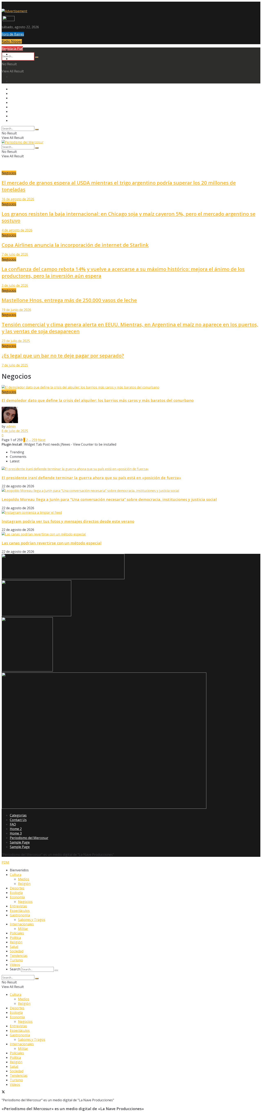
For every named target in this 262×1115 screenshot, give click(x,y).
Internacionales (22, 924)
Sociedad (16, 951)
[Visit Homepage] (8, 20)
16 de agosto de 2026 (18, 199)
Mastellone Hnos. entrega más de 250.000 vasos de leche (69, 300)
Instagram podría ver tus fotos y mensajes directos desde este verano (68, 521)
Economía (17, 897)
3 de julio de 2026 (15, 285)
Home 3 (16, 833)
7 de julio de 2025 (15, 365)
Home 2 (16, 829)
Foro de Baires (13, 34)
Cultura (15, 874)
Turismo (16, 960)
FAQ (13, 824)
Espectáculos (20, 910)
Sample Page (20, 842)
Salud (14, 946)
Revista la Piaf (12, 48)
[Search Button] (36, 57)
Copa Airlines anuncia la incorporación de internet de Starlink (75, 244)
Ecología (16, 892)
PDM (5, 862)
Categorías (18, 815)
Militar (23, 928)
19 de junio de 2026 (16, 309)
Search (15, 969)
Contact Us (18, 820)
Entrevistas (18, 906)
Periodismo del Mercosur (29, 838)
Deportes (17, 888)
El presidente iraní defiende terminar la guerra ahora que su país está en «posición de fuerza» (91, 477)
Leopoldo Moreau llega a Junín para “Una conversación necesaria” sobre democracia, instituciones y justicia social (109, 499)
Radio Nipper (12, 41)
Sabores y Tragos (31, 919)
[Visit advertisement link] (14, 11)
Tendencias (18, 955)
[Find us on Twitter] (3, 1092)
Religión (24, 883)
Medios (23, 879)
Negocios (9, 173)
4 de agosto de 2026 (17, 230)
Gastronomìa (20, 915)
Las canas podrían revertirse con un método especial (52, 542)
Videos (15, 964)
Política (15, 937)
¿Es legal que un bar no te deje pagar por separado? (63, 355)
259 (34, 440)
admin (11, 426)
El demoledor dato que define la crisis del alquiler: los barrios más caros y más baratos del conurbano (98, 400)
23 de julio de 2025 (16, 341)
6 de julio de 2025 (15, 431)
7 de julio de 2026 (15, 254)
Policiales (17, 933)
